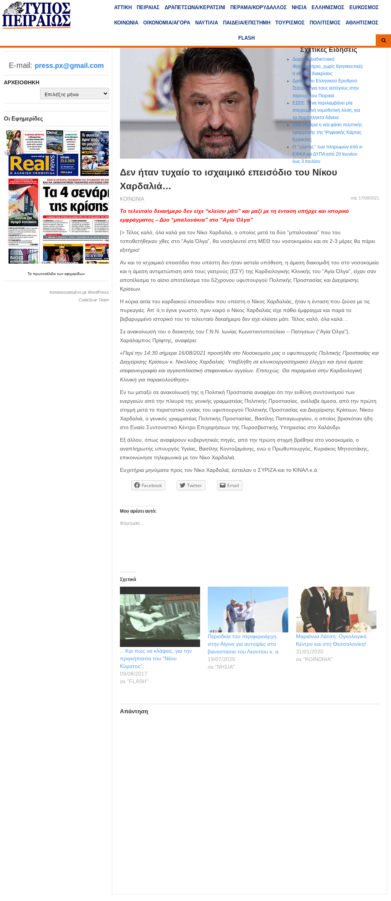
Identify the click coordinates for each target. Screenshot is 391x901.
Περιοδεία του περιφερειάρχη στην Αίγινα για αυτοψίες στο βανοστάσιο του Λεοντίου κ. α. (244, 644)
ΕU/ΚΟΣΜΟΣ (364, 7)
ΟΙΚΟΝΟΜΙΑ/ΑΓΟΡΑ (166, 23)
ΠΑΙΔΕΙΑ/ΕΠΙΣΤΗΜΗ (246, 23)
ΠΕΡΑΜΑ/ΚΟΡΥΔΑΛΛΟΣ (258, 7)
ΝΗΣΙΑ (299, 7)
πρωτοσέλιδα (45, 274)
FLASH (246, 38)
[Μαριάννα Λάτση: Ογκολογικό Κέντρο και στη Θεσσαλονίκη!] (336, 609)
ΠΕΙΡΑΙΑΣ (148, 7)
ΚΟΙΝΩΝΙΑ (126, 23)
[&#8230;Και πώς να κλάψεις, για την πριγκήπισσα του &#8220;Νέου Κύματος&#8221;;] (160, 617)
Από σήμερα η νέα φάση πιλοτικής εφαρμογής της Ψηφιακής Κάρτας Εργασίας (327, 132)
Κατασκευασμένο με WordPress (79, 292)
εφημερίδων (75, 274)
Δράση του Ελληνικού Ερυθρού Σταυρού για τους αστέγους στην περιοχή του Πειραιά (325, 88)
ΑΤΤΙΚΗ (123, 7)
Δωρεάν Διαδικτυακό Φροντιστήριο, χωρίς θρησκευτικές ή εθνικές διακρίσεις (327, 66)
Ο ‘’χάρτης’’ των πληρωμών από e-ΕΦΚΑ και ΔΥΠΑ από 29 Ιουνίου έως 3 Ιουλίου (328, 154)
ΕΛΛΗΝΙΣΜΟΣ (328, 7)
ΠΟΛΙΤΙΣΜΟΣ (325, 23)
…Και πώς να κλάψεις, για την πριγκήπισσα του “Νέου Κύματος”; (156, 658)
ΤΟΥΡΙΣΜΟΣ (290, 23)
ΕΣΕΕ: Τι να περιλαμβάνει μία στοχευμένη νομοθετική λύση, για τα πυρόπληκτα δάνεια (326, 110)
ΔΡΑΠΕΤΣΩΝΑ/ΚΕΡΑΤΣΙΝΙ (195, 7)
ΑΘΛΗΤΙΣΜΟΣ (362, 23)
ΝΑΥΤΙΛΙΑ (206, 23)
